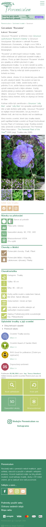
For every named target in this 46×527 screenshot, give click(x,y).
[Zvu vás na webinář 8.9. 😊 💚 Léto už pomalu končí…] (23, 433)
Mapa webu (6, 510)
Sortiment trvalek (19, 23)
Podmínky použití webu (11, 503)
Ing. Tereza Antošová (32, 374)
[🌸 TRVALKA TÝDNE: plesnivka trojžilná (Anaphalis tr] (36, 433)
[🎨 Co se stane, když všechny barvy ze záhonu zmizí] (36, 441)
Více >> (13, 338)
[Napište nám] (23, 491)
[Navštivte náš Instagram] (17, 491)
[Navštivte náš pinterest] (11, 491)
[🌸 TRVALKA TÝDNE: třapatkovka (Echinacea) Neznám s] (10, 449)
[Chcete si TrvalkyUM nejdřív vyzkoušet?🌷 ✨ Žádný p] (10, 433)
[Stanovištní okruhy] (12, 401)
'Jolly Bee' (16, 106)
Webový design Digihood (14, 526)
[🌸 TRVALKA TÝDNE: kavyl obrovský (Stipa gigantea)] (23, 441)
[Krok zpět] (34, 385)
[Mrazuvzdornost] (34, 401)
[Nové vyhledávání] (12, 385)
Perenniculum (6, 23)
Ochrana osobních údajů (12, 506)
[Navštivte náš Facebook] (5, 491)
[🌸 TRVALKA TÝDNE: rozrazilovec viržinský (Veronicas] (10, 441)
